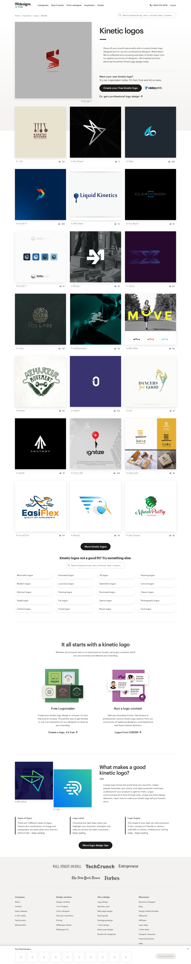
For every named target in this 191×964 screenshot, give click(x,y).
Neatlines (21, 410)
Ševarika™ (88, 101)
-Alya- (58, 809)
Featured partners (146, 939)
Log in (173, 5)
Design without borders (149, 911)
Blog (141, 906)
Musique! (76, 286)
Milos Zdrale (133, 348)
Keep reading (38, 833)
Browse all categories (106, 934)
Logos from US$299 (126, 732)
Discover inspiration (64, 915)
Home (18, 16)
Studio (100, 5)
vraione (21, 348)
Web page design (105, 911)
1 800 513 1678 (160, 5)
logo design (137, 61)
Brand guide (102, 915)
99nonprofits (20, 925)
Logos (36, 16)
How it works (57, 5)
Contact (18, 906)
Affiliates (142, 920)
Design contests (63, 902)
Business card (103, 906)
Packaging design (105, 920)
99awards (143, 915)
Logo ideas (143, 925)
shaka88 (76, 410)
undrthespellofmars (80, 348)
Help (141, 943)
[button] (188, 949)
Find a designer (74, 5)
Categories (43, 5)
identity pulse (133, 473)
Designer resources (147, 934)
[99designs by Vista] (23, 5)
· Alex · (21, 161)
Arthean (131, 286)
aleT (130, 410)
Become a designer (147, 902)
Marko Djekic (78, 223)
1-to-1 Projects (62, 906)
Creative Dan (78, 473)
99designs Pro (62, 929)
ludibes (131, 161)
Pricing (59, 920)
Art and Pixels (23, 535)
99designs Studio (63, 925)
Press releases (21, 911)
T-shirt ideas (144, 929)
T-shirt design (103, 925)
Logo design (102, 902)
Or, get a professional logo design (119, 96)
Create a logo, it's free (61, 732)
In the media (20, 915)
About (17, 902)
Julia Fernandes (134, 535)
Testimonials (20, 920)
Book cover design (105, 929)
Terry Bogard (78, 161)
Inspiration (89, 5)
